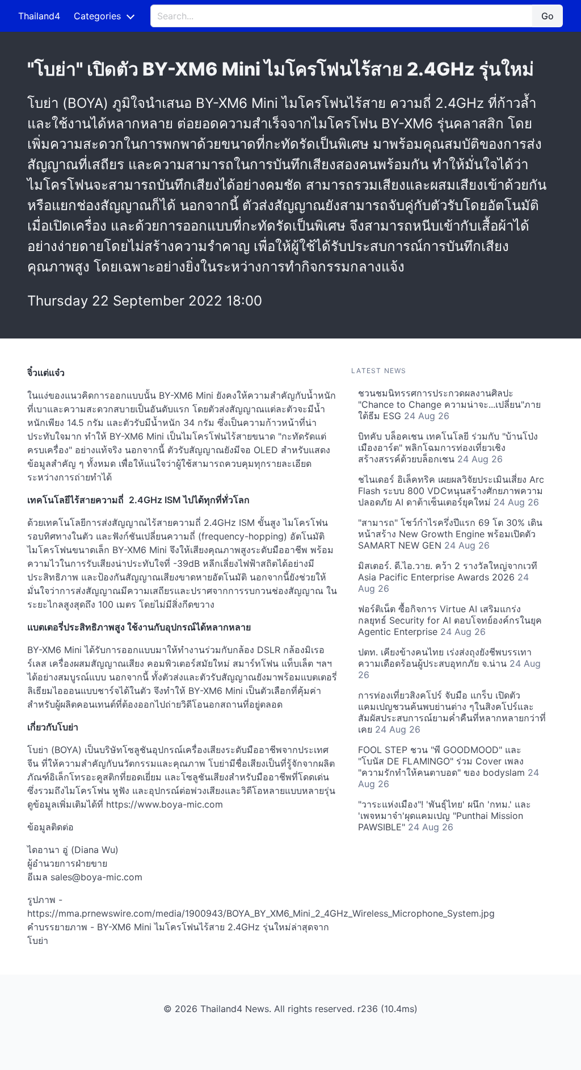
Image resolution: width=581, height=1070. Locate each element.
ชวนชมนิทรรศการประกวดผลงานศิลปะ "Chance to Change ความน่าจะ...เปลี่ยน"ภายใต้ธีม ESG (449, 404)
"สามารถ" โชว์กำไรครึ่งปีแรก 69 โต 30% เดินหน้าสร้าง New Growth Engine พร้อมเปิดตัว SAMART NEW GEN (450, 534)
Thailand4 (39, 16)
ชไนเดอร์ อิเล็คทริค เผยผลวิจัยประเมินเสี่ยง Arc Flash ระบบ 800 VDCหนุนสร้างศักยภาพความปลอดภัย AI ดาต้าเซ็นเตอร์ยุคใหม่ (451, 491)
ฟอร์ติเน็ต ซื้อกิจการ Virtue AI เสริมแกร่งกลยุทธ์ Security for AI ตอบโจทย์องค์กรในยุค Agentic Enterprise (450, 620)
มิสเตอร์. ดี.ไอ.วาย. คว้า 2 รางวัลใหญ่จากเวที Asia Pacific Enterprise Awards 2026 (447, 577)
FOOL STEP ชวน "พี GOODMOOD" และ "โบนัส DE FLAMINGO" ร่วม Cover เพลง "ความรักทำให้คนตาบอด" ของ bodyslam (448, 766)
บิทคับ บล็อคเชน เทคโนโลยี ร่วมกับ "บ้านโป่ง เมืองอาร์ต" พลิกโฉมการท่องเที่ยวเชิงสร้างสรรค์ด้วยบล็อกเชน (448, 447)
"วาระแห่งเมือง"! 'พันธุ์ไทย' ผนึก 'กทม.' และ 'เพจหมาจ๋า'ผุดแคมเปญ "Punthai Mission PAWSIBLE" (444, 816)
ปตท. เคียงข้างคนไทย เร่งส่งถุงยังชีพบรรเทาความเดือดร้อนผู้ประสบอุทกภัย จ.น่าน (449, 663)
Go (547, 16)
